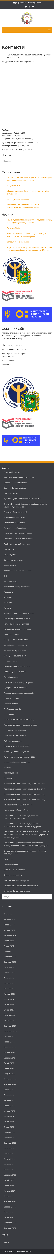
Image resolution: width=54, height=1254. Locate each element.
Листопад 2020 (10, 1223)
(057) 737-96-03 (20, 3)
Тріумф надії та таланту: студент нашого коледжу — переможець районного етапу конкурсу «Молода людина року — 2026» (29, 249)
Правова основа (11, 703)
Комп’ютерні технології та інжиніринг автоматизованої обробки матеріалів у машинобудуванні (24, 206)
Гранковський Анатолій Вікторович (19, 538)
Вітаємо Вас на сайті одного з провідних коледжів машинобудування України (25, 505)
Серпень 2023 (9, 1089)
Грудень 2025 (9, 951)
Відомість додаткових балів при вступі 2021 (22, 498)
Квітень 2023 (9, 1111)
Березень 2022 (10, 1175)
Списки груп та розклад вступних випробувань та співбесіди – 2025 (25, 852)
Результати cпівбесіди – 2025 (16, 746)
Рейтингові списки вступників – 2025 (19, 757)
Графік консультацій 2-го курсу (17, 544)
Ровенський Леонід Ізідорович (17, 762)
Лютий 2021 (9, 1217)
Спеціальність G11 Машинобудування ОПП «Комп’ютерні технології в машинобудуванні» (23, 825)
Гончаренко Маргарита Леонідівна (18, 533)
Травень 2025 (9, 988)
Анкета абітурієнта (12, 472)
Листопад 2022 (10, 1137)
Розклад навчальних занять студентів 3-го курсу (24, 794)
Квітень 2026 (9, 930)
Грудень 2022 (9, 1132)
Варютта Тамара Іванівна (15, 488)
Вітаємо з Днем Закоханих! (15, 512)
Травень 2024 (9, 1047)
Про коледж (9, 714)
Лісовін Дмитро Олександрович (17, 629)
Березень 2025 (10, 999)
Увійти (6, 1242)
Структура (8, 859)
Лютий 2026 (9, 941)
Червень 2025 (9, 983)
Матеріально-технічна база (15, 645)
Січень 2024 (9, 1068)
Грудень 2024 (9, 1015)
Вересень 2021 (10, 1207)
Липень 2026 (9, 914)
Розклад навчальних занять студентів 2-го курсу (24, 789)
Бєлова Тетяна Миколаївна (15, 483)
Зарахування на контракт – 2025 (18, 570)
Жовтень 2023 (10, 1084)
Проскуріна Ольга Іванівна (15, 730)
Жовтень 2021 (10, 1201)
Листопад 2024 (10, 1020)
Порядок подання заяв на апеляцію (19, 693)
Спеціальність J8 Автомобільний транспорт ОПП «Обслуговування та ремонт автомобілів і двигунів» (26, 844)
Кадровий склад (10, 581)
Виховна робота (11, 493)
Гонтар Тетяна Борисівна (15, 528)
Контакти (8, 597)
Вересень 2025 (10, 967)
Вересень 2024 (10, 1031)
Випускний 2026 (13, 185)
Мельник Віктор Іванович (15, 650)
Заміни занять (10, 565)
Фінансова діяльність (13, 875)
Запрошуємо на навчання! (18, 199)
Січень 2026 (9, 946)
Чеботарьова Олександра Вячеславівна (21, 886)
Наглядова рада (10, 661)
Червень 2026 (9, 919)
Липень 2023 (9, 1095)
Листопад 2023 (10, 1079)
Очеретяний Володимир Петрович (18, 682)
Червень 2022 (9, 1164)
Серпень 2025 (9, 972)
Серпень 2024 (9, 1036)
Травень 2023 (9, 1106)
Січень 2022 (9, 1185)
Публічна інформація (12, 741)
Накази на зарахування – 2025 (17, 666)
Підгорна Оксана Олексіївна (16, 688)
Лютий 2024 (9, 1063)
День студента (10, 555)
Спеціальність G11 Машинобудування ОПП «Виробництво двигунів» (22, 817)
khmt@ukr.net (35, 3)
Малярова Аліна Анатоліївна (16, 640)
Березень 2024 (10, 1058)
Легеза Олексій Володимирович (17, 624)
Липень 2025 (9, 978)
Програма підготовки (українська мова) (21, 725)
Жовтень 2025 (10, 962)
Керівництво (9, 592)
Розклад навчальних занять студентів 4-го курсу (24, 799)
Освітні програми (11, 677)
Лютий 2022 (9, 1180)
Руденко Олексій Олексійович (16, 810)
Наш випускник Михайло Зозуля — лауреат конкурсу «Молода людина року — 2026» (29, 178)
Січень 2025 (9, 1010)
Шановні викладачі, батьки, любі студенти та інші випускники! (28, 192)
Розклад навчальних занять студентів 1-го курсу (24, 783)
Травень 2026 (9, 925)
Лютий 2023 (9, 1121)
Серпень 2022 (9, 1153)
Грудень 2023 (9, 1074)
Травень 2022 (9, 1169)
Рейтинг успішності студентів (16, 751)
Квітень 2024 (9, 1052)
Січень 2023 (9, 1127)
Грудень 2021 (9, 1191)
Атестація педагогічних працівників (19, 477)
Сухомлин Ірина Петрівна (14, 869)
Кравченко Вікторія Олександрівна (19, 613)
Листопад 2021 (10, 1196)
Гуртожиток (9, 549)
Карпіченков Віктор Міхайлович (17, 586)
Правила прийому (11, 698)
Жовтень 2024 (10, 1026)
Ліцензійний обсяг (11, 634)
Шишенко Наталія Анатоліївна (17, 891)
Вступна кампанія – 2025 (14, 517)
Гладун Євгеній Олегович (14, 523)
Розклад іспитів (10, 778)
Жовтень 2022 (10, 1143)
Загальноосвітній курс (13, 560)
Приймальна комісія (12, 709)
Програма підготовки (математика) (19, 719)
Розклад (7, 767)
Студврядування (11, 864)
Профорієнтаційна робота (15, 735)
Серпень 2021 (9, 1212)
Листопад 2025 (10, 957)
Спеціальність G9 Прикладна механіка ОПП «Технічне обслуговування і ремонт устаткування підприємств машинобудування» (26, 835)
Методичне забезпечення (15, 656)
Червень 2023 (9, 1100)
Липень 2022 (9, 1159)
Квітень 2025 (9, 994)
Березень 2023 (10, 1116)
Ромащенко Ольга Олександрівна (18, 805)
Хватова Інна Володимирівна (16, 880)
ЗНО (5, 576)
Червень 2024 (9, 1042)
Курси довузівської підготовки (17, 618)
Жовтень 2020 (10, 1228)
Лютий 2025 (9, 1004)
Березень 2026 (10, 935)
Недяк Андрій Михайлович (15, 672)
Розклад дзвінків (11, 773)
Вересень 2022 (10, 1148)
